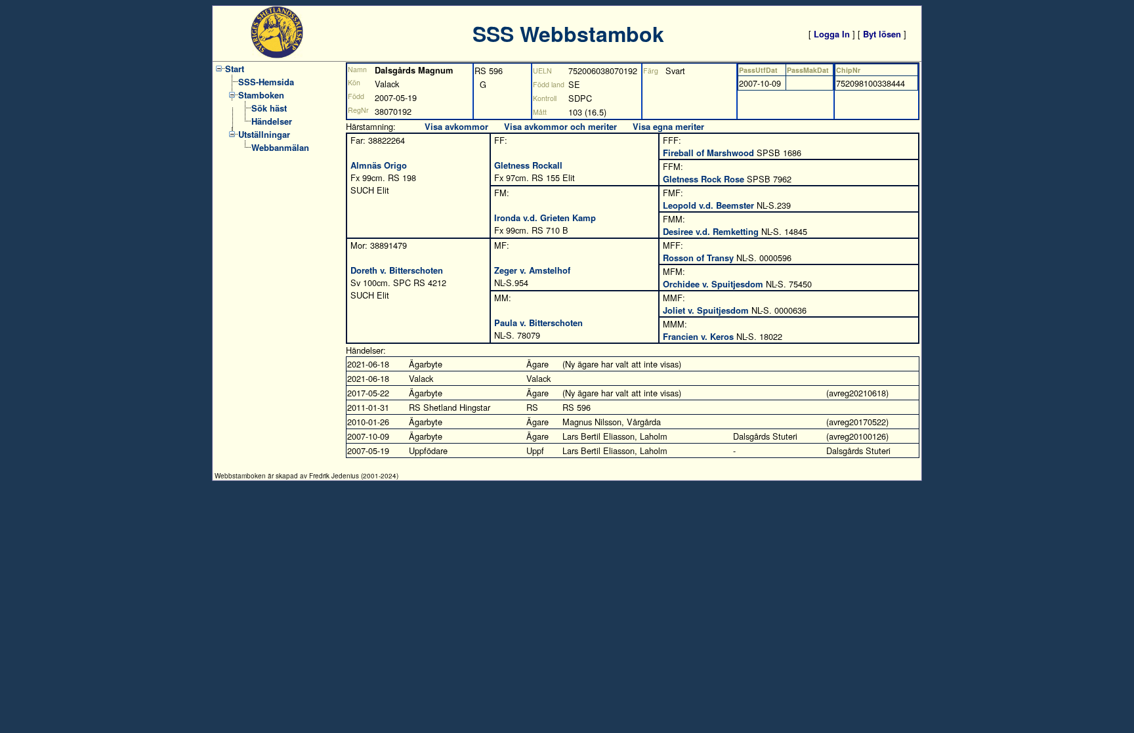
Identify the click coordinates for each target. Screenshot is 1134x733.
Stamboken (261, 95)
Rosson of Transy (698, 257)
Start (234, 68)
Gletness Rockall (528, 165)
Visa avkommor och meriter (560, 126)
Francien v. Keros (698, 336)
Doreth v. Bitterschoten (396, 270)
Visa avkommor (456, 126)
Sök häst (269, 108)
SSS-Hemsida (266, 81)
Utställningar (264, 134)
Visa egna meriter (668, 126)
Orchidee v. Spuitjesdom (713, 284)
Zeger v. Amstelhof (532, 270)
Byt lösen (882, 34)
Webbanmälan (280, 147)
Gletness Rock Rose (703, 179)
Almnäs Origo (378, 165)
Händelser (271, 121)
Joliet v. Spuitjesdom (706, 310)
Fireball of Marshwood (708, 152)
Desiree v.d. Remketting (711, 231)
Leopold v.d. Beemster (708, 205)
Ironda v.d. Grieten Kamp (545, 217)
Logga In (832, 34)
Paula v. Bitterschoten (538, 322)
